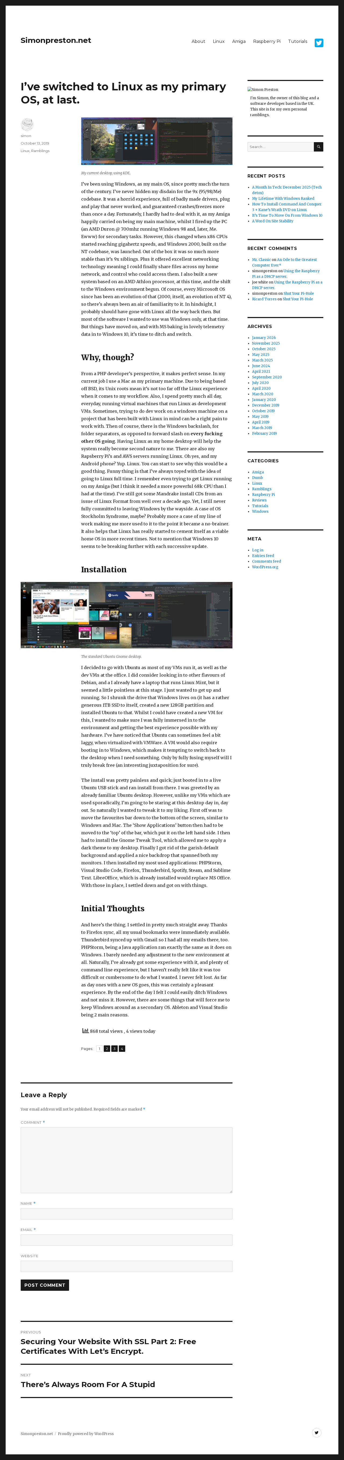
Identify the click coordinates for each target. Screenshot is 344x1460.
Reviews (259, 500)
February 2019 (264, 433)
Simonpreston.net (56, 40)
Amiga (239, 41)
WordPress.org (265, 567)
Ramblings (40, 151)
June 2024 (261, 366)
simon (26, 136)
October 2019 (263, 411)
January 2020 (264, 399)
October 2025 (263, 349)
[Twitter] (316, 1432)
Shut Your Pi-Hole (299, 293)
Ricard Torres (264, 299)
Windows (260, 511)
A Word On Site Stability (272, 221)
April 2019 (260, 422)
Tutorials (297, 41)
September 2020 (267, 377)
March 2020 (262, 394)
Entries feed (263, 556)
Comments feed (266, 561)
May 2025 (260, 354)
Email (28, 1229)
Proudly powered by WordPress (86, 1434)
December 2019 (265, 405)
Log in (257, 550)
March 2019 (262, 428)
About (198, 41)
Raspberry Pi (267, 41)
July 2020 (260, 383)
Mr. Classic (261, 259)
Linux (219, 41)
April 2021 (261, 371)
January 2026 (264, 337)
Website (29, 1256)
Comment (33, 1122)
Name (28, 1203)
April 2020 (261, 388)
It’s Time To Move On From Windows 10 (287, 215)
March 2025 (262, 360)
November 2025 (266, 343)
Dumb (257, 477)
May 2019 (260, 416)
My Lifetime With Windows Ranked (283, 198)
